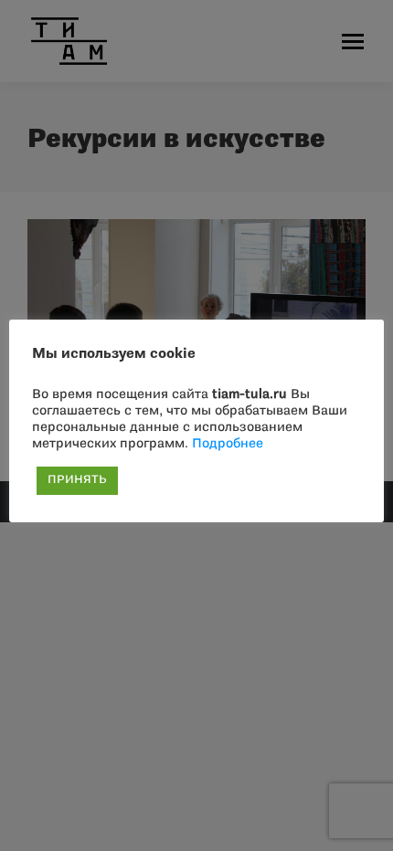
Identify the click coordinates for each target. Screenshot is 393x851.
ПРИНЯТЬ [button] (77, 480)
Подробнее (227, 444)
